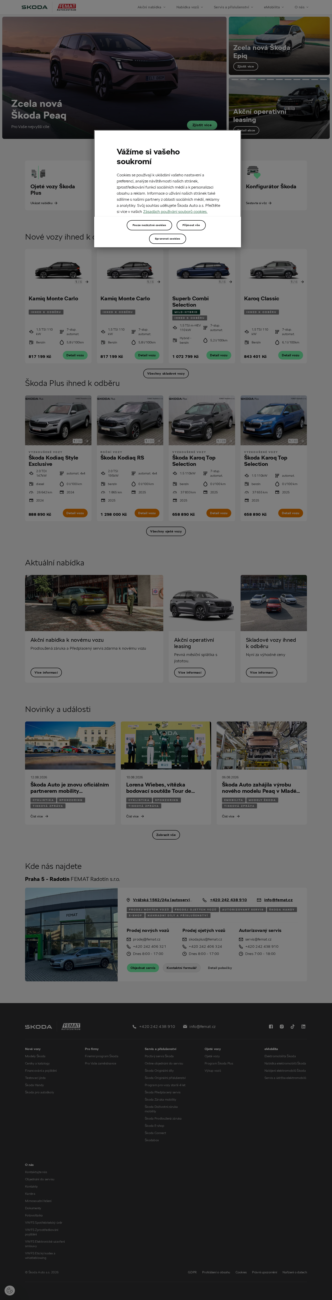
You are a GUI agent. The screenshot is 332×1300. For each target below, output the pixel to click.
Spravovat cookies (167, 238)
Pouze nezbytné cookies (149, 225)
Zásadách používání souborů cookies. (175, 211)
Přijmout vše (191, 225)
